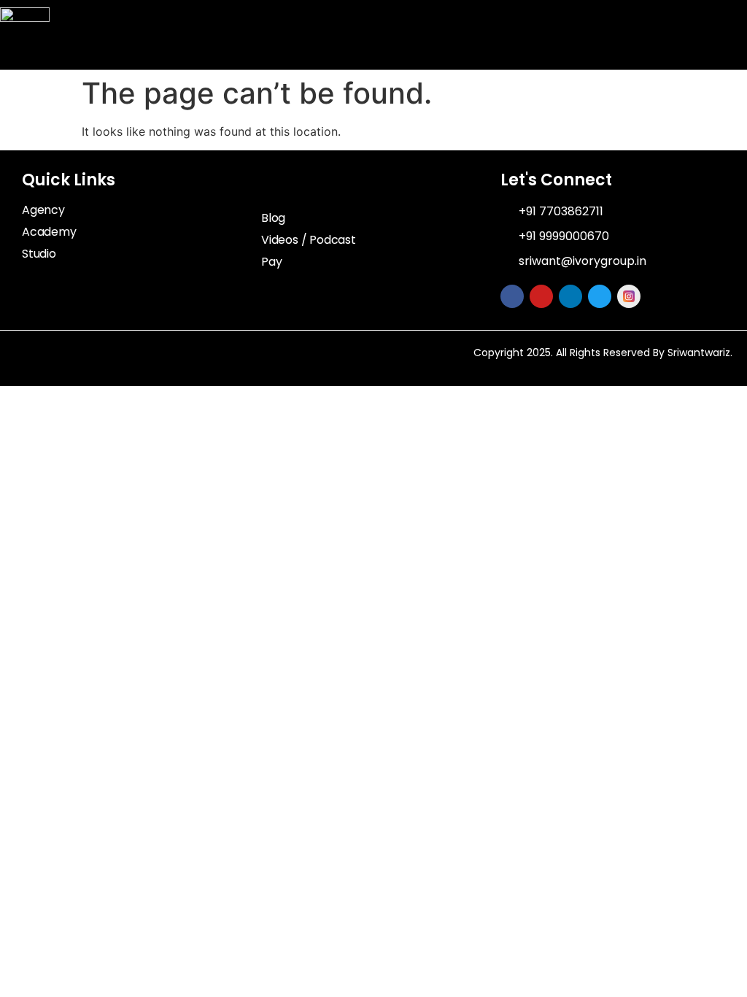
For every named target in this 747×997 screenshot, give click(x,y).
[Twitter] (599, 296)
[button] (729, 35)
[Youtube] (541, 296)
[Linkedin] (570, 296)
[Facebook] (512, 296)
